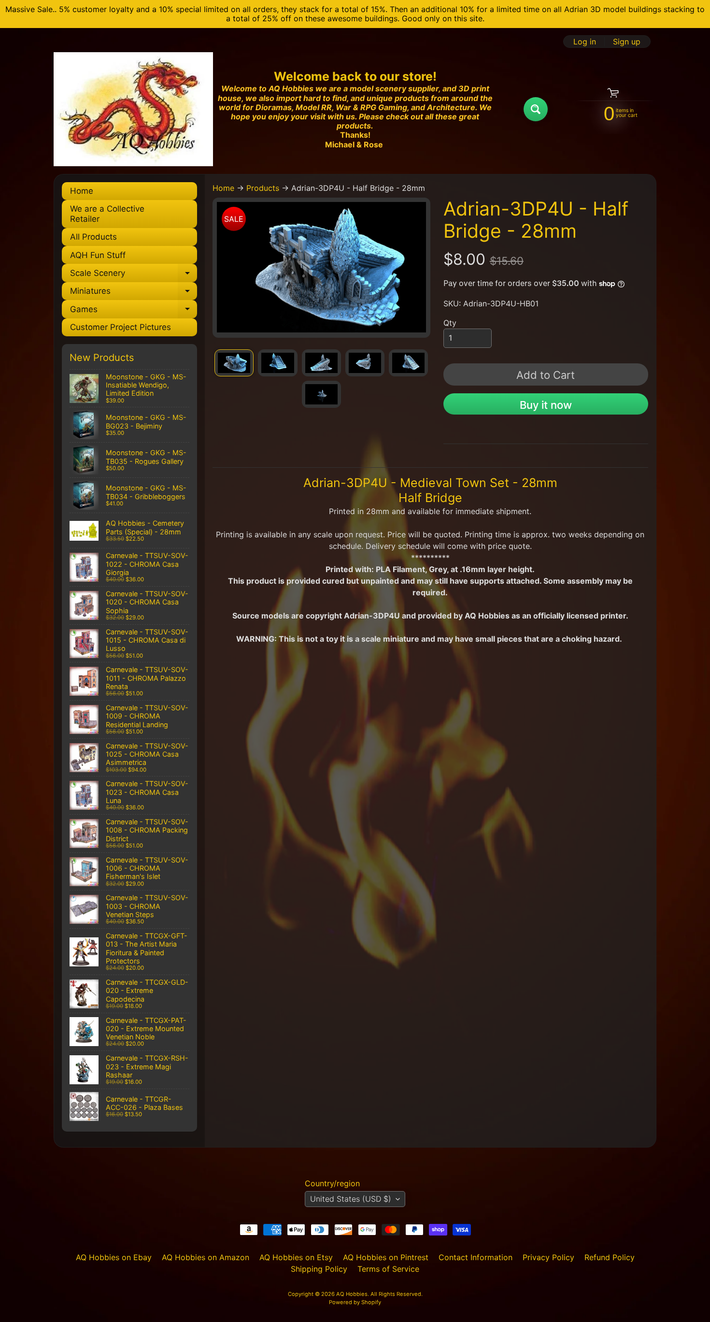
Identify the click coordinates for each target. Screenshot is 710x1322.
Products (262, 188)
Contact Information (475, 1257)
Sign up (626, 41)
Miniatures (133, 293)
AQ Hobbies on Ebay (114, 1257)
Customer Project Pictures (120, 327)
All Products (93, 237)
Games (133, 311)
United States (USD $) (350, 1199)
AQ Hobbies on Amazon (205, 1257)
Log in (584, 41)
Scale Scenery (133, 275)
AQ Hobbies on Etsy (296, 1257)
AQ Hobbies (352, 1294)
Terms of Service (388, 1269)
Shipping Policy (319, 1269)
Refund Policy (609, 1257)
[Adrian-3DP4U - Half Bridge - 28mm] (234, 362)
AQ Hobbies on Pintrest (385, 1257)
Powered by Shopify (355, 1302)
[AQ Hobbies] (133, 109)
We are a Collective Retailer (107, 213)
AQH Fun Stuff (98, 255)
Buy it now (546, 405)
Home (81, 191)
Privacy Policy (548, 1257)
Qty (449, 323)
